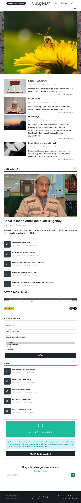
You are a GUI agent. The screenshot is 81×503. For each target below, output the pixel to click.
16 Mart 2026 (30, 382)
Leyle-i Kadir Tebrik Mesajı (21, 380)
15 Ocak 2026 (31, 412)
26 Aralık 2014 (23, 225)
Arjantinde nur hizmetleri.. (21, 243)
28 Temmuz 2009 (32, 265)
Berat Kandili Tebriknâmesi (21, 399)
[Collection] (40, 343)
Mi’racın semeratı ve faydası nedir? (24, 272)
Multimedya (33, 117)
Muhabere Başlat (40, 454)
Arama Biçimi (9, 329)
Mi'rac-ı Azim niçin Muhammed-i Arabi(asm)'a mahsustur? (33, 282)
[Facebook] (71, 308)
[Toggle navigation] (74, 169)
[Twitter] (75, 308)
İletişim (74, 498)
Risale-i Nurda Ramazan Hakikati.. (24, 252)
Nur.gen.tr (40, 3)
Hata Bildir (9, 308)
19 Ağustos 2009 (32, 255)
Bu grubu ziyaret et (40, 471)
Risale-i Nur (62, 496)
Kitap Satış (66, 498)
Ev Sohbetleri (34, 99)
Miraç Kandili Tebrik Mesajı (22, 409)
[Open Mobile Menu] (75, 8)
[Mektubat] (40, 349)
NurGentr (33, 84)
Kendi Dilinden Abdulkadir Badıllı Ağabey (33, 221)
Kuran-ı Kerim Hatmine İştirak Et (42, 143)
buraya (40, 446)
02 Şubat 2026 (31, 402)
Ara (40, 355)
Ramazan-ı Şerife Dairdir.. (21, 389)
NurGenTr (9, 225)
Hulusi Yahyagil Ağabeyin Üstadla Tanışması (28, 262)
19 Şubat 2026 (31, 392)
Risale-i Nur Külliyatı (37, 81)
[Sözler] (40, 347)
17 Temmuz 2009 (32, 275)
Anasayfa (52, 496)
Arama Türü (9, 335)
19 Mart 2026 (30, 372)
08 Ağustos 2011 (32, 245)
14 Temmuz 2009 (32, 285)
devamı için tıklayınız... (66, 94)
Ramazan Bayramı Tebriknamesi (23, 370)
